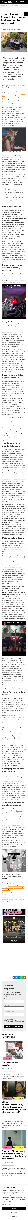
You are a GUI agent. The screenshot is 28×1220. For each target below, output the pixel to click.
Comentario (7, 999)
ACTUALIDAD (5, 6)
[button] (26, 14)
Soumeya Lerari (15, 29)
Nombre (6, 1005)
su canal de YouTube (17, 408)
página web (5, 876)
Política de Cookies (7, 1204)
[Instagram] (19, 2)
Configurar (14, 1212)
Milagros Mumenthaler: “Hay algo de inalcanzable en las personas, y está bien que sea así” (14, 1107)
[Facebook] (16, 2)
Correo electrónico (9, 1011)
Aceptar (14, 1208)
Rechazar (14, 1216)
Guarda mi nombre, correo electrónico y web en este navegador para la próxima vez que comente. (14, 1021)
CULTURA (15, 6)
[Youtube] (23, 2)
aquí (16, 846)
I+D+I (21, 6)
